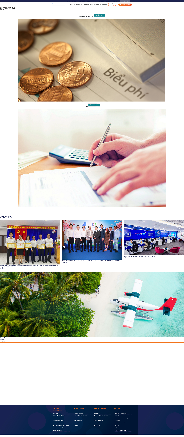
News (91, 4)
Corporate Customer (98, 1)
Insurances (76, 427)
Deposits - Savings (78, 413)
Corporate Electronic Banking (101, 422)
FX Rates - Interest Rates (120, 413)
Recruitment (79, 4)
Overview (55, 413)
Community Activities (58, 427)
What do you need (70, 1)
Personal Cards (77, 418)
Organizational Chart (58, 420)
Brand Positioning (57, 430)
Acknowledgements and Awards (61, 425)
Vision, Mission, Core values (59, 415)
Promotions (86, 4)
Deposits (96, 413)
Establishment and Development (61, 418)
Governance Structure (58, 422)
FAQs (116, 427)
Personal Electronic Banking (80, 422)
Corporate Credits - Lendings (101, 415)
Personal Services (78, 420)
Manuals (117, 425)
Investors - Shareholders (100, 4)
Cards (108, 1)
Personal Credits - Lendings (80, 415)
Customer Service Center (121, 430)
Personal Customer (84, 1)
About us (72, 4)
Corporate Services (98, 420)
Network (114, 1)
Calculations (118, 420)
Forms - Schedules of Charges (122, 418)
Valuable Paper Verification (121, 422)
